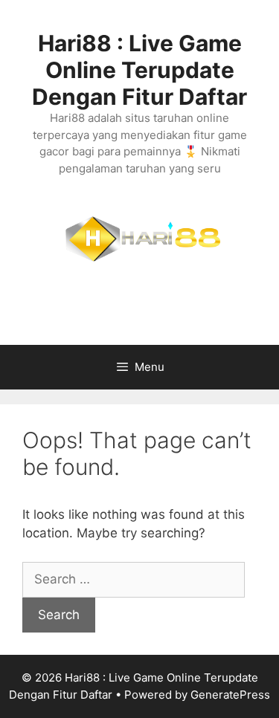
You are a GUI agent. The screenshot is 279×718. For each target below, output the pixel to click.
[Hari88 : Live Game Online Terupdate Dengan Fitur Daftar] (139, 252)
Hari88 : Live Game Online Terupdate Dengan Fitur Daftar (139, 70)
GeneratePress (230, 695)
